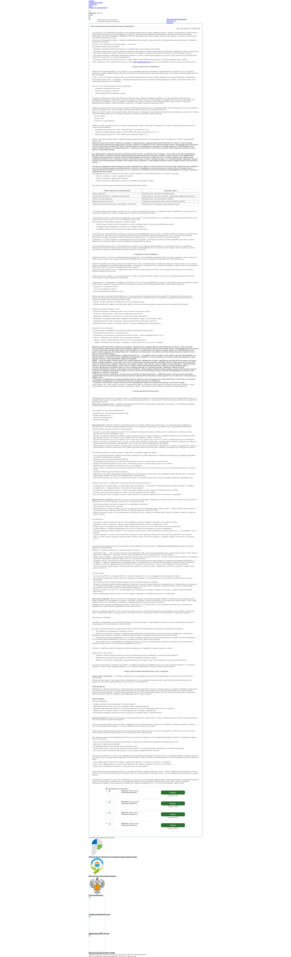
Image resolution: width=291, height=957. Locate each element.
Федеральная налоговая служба (102, 953)
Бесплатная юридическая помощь (102, 876)
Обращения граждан (96, 2)
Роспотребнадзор (96, 895)
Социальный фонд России (99, 914)
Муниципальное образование (177, 19)
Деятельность (171, 21)
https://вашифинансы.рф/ (142, 62)
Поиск (91, 6)
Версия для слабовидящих (98, 8)
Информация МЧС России (99, 933)
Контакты (170, 22)
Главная (91, 1)
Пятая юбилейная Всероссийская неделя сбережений (112, 26)
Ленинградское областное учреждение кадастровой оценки (113, 857)
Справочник (93, 4)
